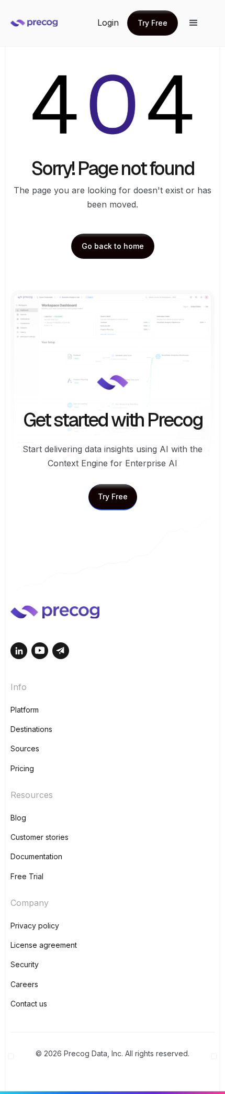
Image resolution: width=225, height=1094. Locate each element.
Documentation (36, 856)
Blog (18, 817)
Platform (24, 709)
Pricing (22, 768)
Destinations (31, 729)
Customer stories (39, 837)
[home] (52, 23)
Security (24, 964)
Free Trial (26, 876)
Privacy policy (34, 925)
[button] (193, 23)
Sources (24, 748)
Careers (24, 984)
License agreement (43, 944)
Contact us (28, 1003)
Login (108, 22)
